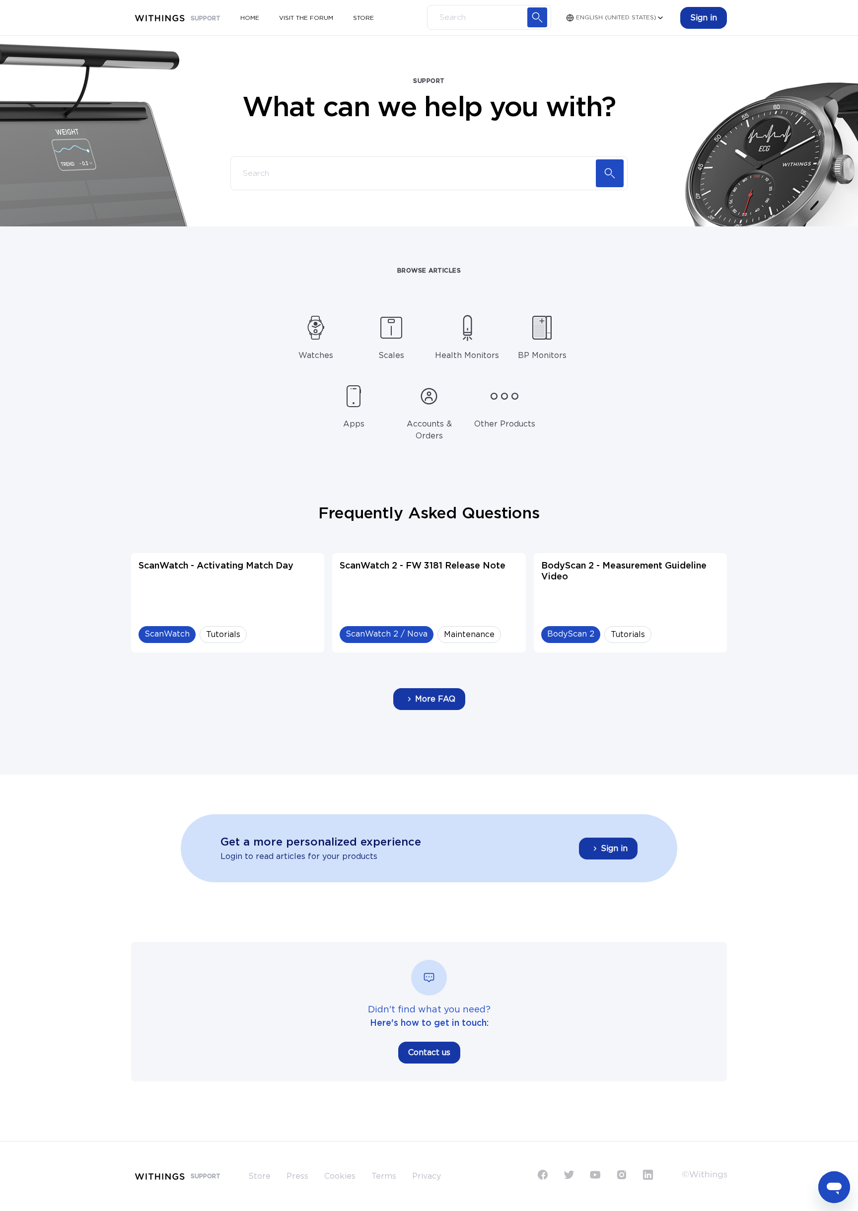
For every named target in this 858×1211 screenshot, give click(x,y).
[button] (703, 18)
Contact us (429, 1053)
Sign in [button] (614, 849)
